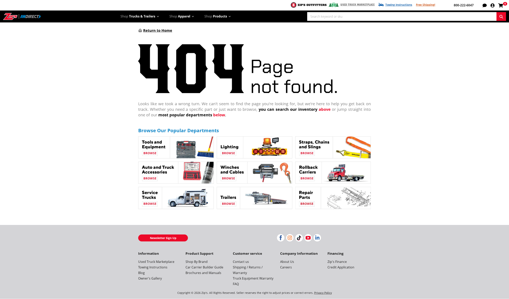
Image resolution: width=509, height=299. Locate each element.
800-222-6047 (464, 5)
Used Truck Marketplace (357, 4)
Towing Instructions (398, 5)
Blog (141, 273)
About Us (287, 261)
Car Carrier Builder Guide (204, 267)
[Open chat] (485, 5)
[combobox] (401, 16)
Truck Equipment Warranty (253, 278)
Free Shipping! (425, 5)
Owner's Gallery (150, 278)
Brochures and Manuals (203, 273)
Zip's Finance (337, 261)
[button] (492, 5)
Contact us (241, 261)
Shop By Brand (197, 261)
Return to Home (157, 30)
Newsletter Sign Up (163, 238)
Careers (286, 267)
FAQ (236, 284)
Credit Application (340, 267)
